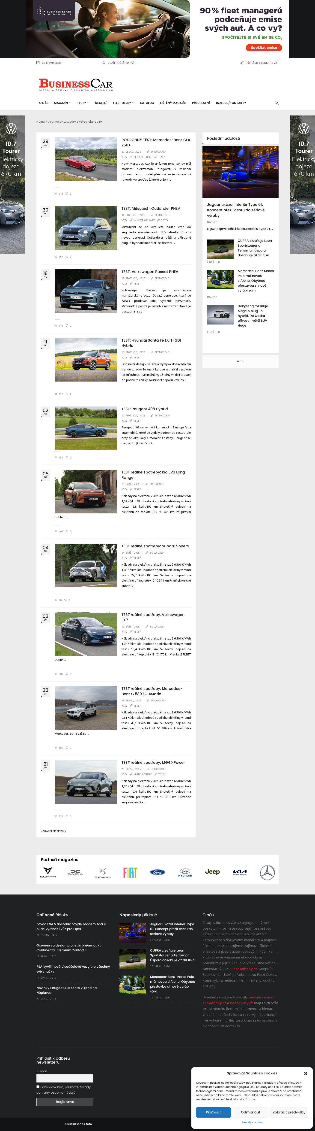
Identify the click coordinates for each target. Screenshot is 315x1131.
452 (61, 257)
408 (61, 531)
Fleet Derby (122, 103)
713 (61, 193)
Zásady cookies (252, 1122)
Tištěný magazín (173, 103)
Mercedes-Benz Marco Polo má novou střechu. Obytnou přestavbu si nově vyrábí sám (256, 281)
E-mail (41, 1071)
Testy (81, 103)
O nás (43, 103)
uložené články (119, 63)
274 (61, 816)
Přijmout (213, 1112)
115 (61, 325)
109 (61, 747)
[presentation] (34, 874)
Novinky (212, 222)
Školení (101, 103)
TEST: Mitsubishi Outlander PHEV (151, 208)
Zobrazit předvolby (289, 1112)
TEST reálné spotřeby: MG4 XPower (153, 762)
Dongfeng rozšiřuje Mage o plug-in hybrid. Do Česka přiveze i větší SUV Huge (253, 316)
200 (61, 674)
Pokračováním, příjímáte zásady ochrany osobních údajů (63, 1090)
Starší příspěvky (54, 831)
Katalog (147, 103)
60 (60, 600)
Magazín (61, 103)
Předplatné (201, 103)
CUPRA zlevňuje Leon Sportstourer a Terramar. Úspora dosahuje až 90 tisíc (172, 955)
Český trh (213, 261)
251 (61, 457)
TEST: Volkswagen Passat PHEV (150, 272)
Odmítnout (250, 1112)
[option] (240, 242)
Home (40, 121)
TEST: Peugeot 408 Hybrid (145, 409)
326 (61, 394)
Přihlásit (252, 63)
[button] (305, 1073)
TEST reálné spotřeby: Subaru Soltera (155, 546)
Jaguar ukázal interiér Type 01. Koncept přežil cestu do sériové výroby (236, 210)
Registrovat (270, 63)
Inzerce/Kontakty (231, 103)
